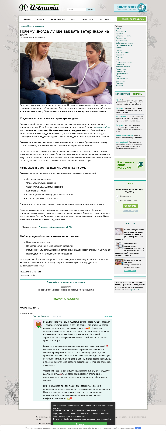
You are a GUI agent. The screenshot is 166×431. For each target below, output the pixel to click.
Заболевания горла (124, 43)
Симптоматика (122, 78)
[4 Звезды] (68, 287)
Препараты (106, 19)
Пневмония (121, 69)
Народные (120, 64)
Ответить (107, 316)
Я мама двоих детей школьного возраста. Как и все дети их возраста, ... (129, 110)
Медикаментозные (124, 62)
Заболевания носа (124, 45)
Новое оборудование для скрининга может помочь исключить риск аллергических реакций (129, 234)
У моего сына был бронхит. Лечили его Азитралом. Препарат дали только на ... (129, 119)
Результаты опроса (130, 211)
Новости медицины (35, 26)
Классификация (122, 52)
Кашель (119, 50)
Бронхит (119, 33)
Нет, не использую (128, 200)
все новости (130, 271)
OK (138, 428)
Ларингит (120, 55)
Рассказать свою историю (125, 165)
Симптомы (87, 19)
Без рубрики (121, 31)
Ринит (118, 76)
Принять (80, 424)
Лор (73, 19)
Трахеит (119, 85)
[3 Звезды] (66, 287)
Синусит (119, 83)
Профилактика (122, 74)
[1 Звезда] (62, 287)
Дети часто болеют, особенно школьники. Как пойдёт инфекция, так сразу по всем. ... (129, 128)
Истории (119, 48)
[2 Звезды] (64, 287)
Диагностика (121, 38)
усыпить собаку (102, 127)
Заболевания (58, 19)
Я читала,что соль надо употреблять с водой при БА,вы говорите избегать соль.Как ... (129, 102)
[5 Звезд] (70, 287)
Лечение (119, 57)
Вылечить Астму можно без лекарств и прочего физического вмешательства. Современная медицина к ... (129, 145)
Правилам (134, 289)
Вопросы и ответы (123, 36)
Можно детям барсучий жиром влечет (129, 137)
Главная (26, 19)
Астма (40, 19)
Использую (125, 196)
